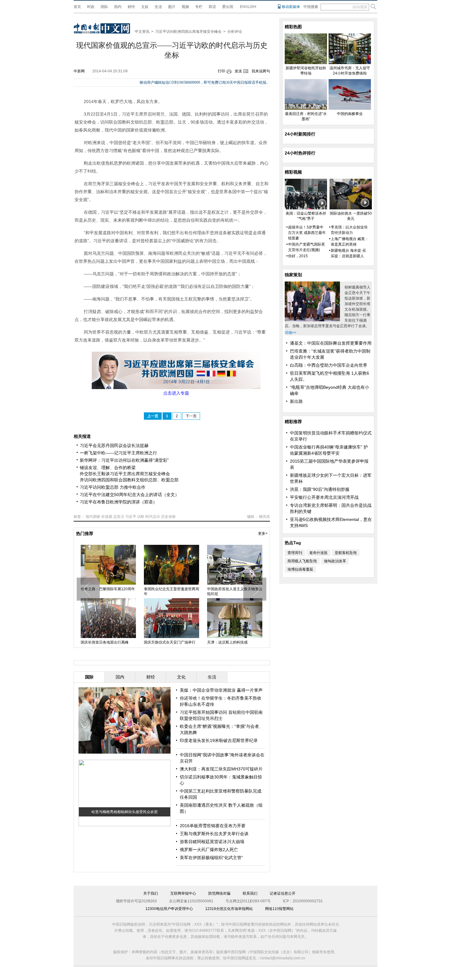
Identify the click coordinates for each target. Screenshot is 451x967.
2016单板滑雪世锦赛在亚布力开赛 (212, 825)
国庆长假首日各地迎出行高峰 (105, 642)
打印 (221, 71)
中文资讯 (142, 31)
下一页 (191, 416)
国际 (104, 7)
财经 (131, 7)
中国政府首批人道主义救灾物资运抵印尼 (234, 591)
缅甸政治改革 (335, 561)
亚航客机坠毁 (346, 553)
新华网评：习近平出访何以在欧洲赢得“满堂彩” (124, 460)
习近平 (130, 516)
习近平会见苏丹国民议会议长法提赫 (114, 445)
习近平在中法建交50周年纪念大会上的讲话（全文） (129, 494)
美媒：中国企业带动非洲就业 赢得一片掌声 (221, 690)
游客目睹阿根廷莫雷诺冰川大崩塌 (212, 841)
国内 (117, 7)
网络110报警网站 (279, 909)
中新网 (79, 71)
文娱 (144, 7)
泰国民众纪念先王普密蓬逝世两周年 (171, 591)
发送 (238, 71)
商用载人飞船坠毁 (302, 561)
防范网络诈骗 (219, 893)
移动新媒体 (291, 7)
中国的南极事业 (350, 114)
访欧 (141, 516)
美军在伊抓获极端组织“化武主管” (211, 857)
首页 (77, 7)
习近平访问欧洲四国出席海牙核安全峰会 (188, 31)
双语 (212, 7)
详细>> (290, 333)
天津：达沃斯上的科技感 (227, 642)
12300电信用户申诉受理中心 (169, 909)
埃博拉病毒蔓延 (300, 569)
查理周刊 (294, 553)
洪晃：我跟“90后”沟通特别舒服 (319, 489)
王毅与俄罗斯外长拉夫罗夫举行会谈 (214, 833)
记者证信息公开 (282, 893)
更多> (263, 533)
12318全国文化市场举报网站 (229, 909)
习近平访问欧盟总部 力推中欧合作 (112, 487)
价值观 (106, 516)
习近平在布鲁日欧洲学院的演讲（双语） (118, 501)
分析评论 (234, 31)
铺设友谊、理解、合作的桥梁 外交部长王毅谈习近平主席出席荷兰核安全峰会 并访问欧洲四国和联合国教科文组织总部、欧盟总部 (129, 473)
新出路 (296, 401)
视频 (185, 7)
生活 (158, 7)
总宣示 (118, 516)
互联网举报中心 (183, 893)
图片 (171, 7)
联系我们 (250, 893)
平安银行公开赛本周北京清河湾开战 (324, 497)
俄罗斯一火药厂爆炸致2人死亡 (209, 849)
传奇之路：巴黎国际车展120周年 (108, 589)
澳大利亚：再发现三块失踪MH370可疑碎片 (221, 768)
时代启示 (152, 516)
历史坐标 (168, 516)
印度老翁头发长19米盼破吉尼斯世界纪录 (219, 740)
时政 (90, 7)
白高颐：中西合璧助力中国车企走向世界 (328, 365)
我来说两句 (261, 71)
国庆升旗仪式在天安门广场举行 (169, 642)
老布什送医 (318, 553)
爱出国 (227, 7)
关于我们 (150, 893)
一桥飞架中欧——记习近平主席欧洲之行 (118, 452)
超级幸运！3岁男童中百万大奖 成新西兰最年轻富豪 (307, 232)
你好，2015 (298, 256)
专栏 (198, 7)
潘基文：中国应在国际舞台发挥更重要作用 (331, 343)
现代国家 (93, 516)
